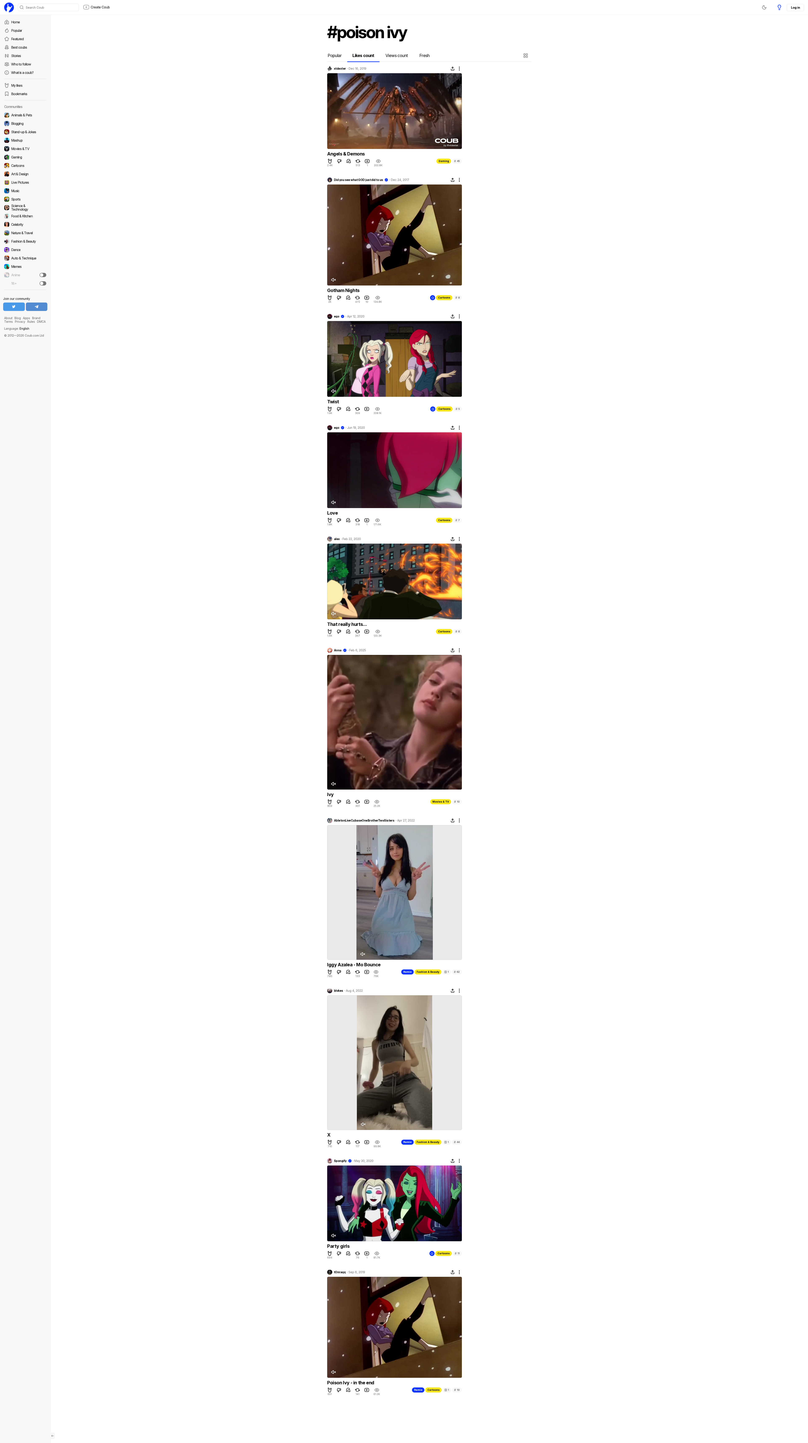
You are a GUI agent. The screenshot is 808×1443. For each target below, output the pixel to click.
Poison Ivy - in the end (350, 1382)
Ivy (330, 794)
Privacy (20, 321)
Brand (36, 318)
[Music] (25, 191)
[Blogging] (25, 123)
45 (457, 161)
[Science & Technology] (25, 207)
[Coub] (9, 7)
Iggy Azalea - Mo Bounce (354, 964)
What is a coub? (22, 72)
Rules (31, 321)
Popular (16, 30)
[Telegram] (37, 307)
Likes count (363, 55)
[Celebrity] (25, 224)
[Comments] (348, 161)
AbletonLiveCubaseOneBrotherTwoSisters (364, 820)
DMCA (41, 321)
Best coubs (19, 47)
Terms (8, 321)
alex (337, 539)
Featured (17, 39)
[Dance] (25, 250)
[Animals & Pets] (25, 115)
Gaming (444, 161)
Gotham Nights (343, 290)
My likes (16, 85)
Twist (333, 401)
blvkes (338, 990)
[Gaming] (25, 157)
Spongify (340, 1160)
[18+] (43, 283)
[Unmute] (333, 280)
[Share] (452, 68)
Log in (795, 7)
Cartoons (444, 297)
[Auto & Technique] (25, 258)
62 (457, 972)
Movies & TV (440, 801)
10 (457, 801)
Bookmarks (19, 94)
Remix (407, 971)
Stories (16, 56)
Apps (26, 318)
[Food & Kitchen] (25, 216)
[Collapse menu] (52, 1436)
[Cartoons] (25, 165)
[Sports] (25, 199)
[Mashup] (25, 140)
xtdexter (340, 68)
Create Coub (100, 7)
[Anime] (25, 275)
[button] (526, 55)
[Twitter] (14, 307)
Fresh (424, 55)
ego (336, 316)
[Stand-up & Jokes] (25, 132)
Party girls (338, 1246)
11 (457, 1253)
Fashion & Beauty (428, 971)
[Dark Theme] (764, 7)
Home (15, 22)
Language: (16, 328)
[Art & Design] (25, 174)
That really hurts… (347, 624)
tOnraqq (340, 1272)
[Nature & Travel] (25, 233)
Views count (396, 55)
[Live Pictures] (25, 182)
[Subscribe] (43, 275)
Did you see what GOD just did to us (358, 179)
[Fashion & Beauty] (25, 241)
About (8, 318)
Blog (18, 318)
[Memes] (25, 266)
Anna (338, 650)
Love (332, 513)
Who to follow (21, 64)
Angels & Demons (346, 154)
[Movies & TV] (25, 149)
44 (457, 1142)
